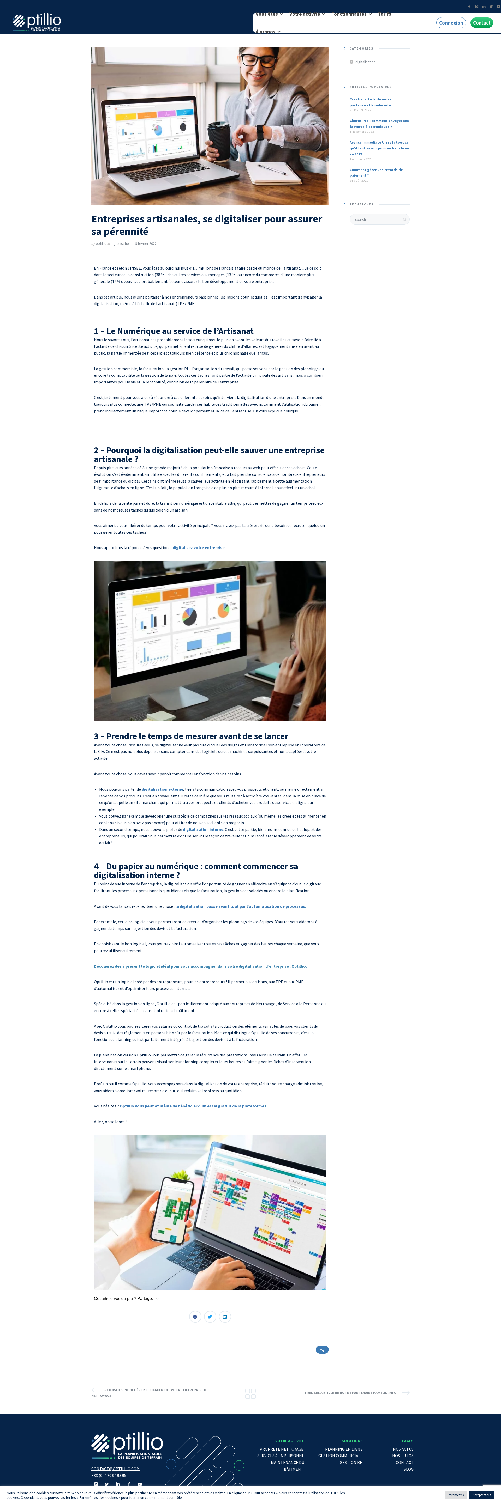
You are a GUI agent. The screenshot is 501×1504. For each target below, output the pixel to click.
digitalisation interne (203, 829)
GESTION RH (351, 1462)
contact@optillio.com (115, 1468)
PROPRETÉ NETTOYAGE (282, 1449)
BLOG (408, 1469)
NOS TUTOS (403, 1455)
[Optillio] (37, 22)
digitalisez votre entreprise (199, 547)
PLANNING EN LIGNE (344, 1449)
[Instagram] (476, 6)
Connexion (451, 23)
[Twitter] (491, 6)
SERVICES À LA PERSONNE (280, 1455)
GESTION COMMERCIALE (340, 1455)
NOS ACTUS (403, 1449)
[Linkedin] (483, 6)
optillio (101, 243)
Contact (482, 23)
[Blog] (250, 1392)
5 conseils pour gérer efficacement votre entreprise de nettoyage (149, 1392)
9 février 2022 (146, 243)
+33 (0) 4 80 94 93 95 (108, 1475)
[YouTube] (139, 1484)
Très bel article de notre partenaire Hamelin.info (350, 1392)
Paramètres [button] (456, 1495)
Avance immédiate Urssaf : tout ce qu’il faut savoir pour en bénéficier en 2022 (380, 148)
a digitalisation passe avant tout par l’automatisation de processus (241, 906)
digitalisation (121, 243)
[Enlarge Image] (210, 126)
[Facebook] (469, 6)
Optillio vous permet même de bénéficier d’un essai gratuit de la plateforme (192, 1106)
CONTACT (405, 1462)
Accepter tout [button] (482, 1495)
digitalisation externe (162, 789)
